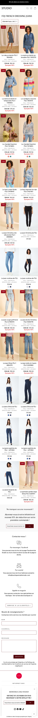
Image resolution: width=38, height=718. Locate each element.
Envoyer (19, 656)
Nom (3, 619)
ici (31, 595)
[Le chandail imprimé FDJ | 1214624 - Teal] (10, 156)
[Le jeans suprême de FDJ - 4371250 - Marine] (10, 458)
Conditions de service (21, 664)
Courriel (6, 629)
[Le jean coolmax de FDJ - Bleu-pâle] (8, 286)
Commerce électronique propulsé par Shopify (19, 716)
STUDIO (7, 8)
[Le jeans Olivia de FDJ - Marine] (10, 415)
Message (5, 638)
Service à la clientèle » (19, 605)
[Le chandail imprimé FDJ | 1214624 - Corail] (8, 156)
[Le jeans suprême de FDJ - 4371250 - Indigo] (8, 458)
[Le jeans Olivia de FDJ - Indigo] (8, 415)
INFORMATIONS (18, 683)
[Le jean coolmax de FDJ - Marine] (10, 286)
